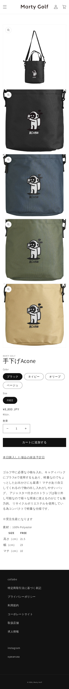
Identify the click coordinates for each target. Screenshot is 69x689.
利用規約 (13, 605)
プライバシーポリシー (22, 596)
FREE (10, 400)
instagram (14, 648)
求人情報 (13, 631)
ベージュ (12, 385)
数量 (5, 421)
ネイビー (34, 376)
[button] (5, 7)
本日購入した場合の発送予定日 (24, 457)
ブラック (12, 376)
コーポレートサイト (20, 614)
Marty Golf (38, 682)
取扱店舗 (13, 623)
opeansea (14, 656)
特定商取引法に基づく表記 (24, 588)
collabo (12, 579)
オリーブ (55, 376)
